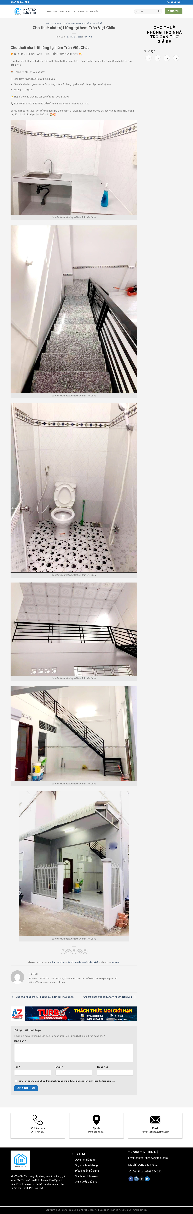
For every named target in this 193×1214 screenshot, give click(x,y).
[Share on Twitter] (68, 951)
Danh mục (64, 11)
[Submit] (159, 11)
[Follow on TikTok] (141, 1179)
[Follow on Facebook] (130, 1179)
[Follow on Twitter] (147, 1179)
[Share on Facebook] (63, 951)
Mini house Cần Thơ (65, 23)
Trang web (102, 1067)
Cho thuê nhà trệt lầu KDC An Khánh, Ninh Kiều (107, 996)
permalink (115, 962)
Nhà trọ (50, 23)
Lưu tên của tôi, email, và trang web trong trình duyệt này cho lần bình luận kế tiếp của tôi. (67, 1081)
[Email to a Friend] (73, 951)
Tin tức (94, 11)
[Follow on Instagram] (136, 1179)
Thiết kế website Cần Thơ (123, 1210)
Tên (17, 1067)
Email (59, 1067)
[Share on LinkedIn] (84, 951)
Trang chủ (51, 11)
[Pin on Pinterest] (79, 951)
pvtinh (88, 37)
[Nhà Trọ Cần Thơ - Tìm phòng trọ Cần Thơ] (26, 11)
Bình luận (20, 1041)
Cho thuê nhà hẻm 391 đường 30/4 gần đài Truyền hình (44, 996)
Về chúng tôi (81, 11)
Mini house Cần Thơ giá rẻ (89, 23)
